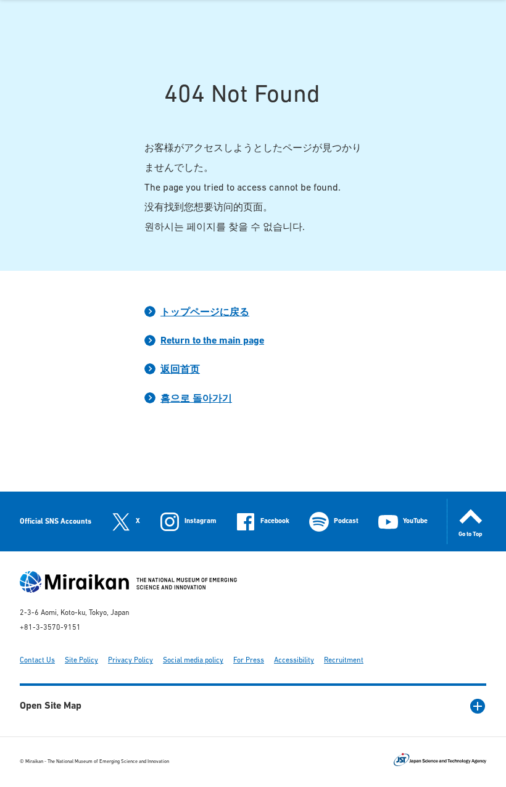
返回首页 (180, 370)
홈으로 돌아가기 (196, 399)
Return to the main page (212, 341)
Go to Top (470, 534)
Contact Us (37, 660)
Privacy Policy (130, 660)
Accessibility (294, 660)
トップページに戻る (204, 313)
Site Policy (81, 660)
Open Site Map (50, 706)
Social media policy (193, 660)
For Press (248, 660)
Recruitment (343, 660)
